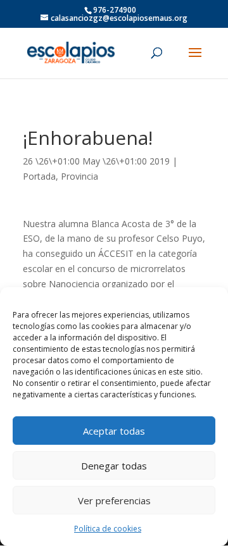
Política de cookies (107, 528)
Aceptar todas (114, 431)
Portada (39, 176)
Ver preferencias (114, 500)
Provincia (79, 176)
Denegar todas (114, 465)
